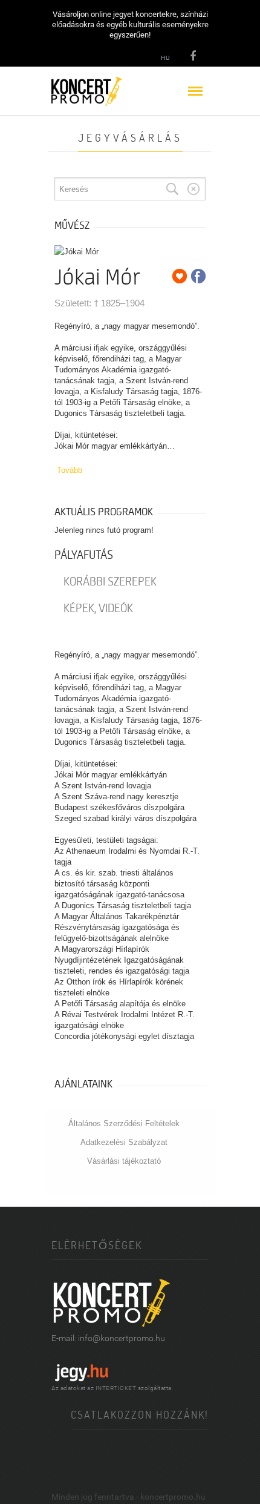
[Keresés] (172, 189)
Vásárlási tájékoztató (124, 1161)
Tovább (69, 470)
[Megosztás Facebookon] (198, 276)
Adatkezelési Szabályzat (123, 1142)
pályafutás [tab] (83, 555)
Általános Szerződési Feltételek (124, 1123)
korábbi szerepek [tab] (110, 582)
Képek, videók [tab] (98, 608)
